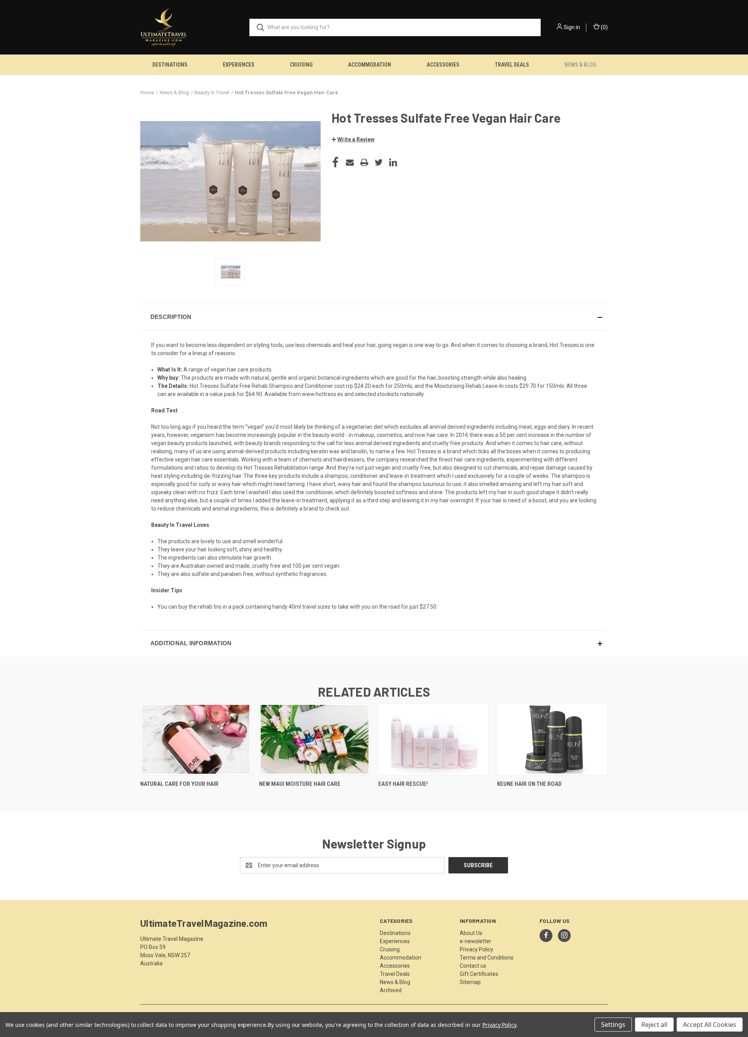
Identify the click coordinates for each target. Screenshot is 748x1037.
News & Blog (580, 65)
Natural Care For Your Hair (179, 783)
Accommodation (369, 65)
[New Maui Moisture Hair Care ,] (314, 739)
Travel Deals (512, 65)
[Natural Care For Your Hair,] (195, 739)
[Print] (364, 162)
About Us (471, 933)
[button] (353, 139)
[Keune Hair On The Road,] (552, 739)
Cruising (301, 65)
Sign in (572, 27)
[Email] (350, 162)
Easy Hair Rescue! (403, 783)
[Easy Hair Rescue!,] (433, 739)
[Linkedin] (393, 162)
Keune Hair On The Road (529, 783)
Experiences (238, 65)
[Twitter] (379, 162)
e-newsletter (475, 941)
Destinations (169, 65)
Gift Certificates (479, 974)
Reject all (654, 1024)
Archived (391, 990)
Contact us (473, 966)
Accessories (443, 65)
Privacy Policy (476, 949)
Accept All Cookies (709, 1024)
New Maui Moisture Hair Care (299, 783)
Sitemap (470, 982)
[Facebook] (335, 162)
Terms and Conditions (486, 957)
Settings (613, 1024)
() (604, 27)
